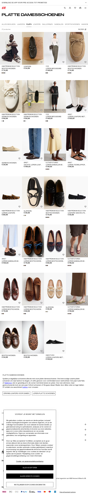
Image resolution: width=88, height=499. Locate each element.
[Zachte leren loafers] (33, 144)
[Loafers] (33, 48)
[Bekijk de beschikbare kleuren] (4, 73)
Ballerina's (8, 383)
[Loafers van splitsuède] (77, 192)
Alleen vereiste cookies (29, 476)
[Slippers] (33, 192)
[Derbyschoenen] (11, 96)
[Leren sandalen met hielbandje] (55, 144)
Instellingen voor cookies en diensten (29, 485)
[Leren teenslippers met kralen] (77, 144)
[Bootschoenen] (11, 48)
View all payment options (68, 492)
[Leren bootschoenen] (33, 241)
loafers (25, 387)
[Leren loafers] (11, 192)
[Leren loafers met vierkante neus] (55, 337)
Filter (81, 29)
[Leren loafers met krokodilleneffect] (77, 96)
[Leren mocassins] (55, 48)
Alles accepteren (30, 468)
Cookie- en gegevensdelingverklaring (29, 461)
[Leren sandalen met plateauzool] (11, 241)
